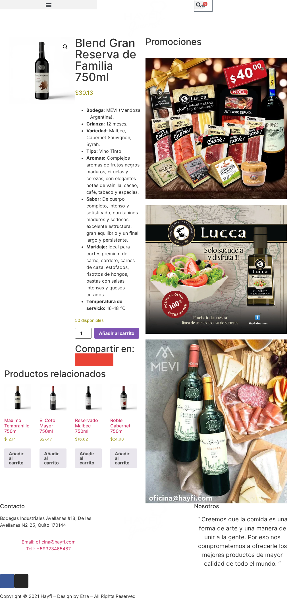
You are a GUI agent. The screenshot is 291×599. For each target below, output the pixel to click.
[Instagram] (21, 581)
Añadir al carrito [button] (16, 458)
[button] (48, 4)
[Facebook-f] (7, 581)
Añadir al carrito (116, 333)
